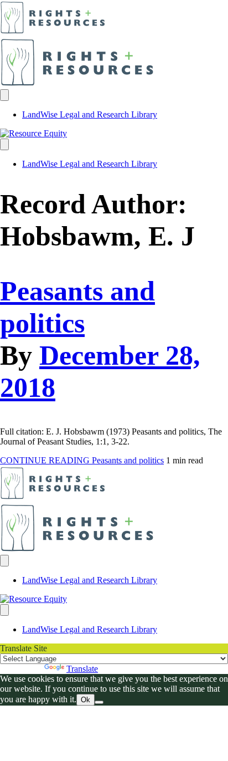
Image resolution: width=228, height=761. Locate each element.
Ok (85, 700)
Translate (82, 668)
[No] (99, 702)
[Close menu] (4, 144)
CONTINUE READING (82, 460)
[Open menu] (4, 95)
